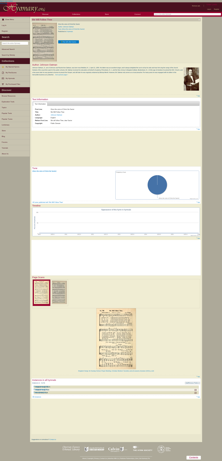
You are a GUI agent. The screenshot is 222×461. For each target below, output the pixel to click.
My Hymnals (10, 78)
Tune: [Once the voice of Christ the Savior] (71, 29)
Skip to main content (6, 1)
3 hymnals (69, 31)
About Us (5, 154)
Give (136, 458)
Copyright (90, 458)
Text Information (40, 104)
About (84, 458)
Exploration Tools (8, 102)
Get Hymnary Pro (144, 458)
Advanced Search (8, 49)
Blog (3, 136)
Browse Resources (8, 96)
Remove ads (196, 6)
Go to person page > (61, 75)
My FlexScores (11, 73)
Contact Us (103, 458)
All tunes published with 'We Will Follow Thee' (47, 202)
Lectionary (5, 125)
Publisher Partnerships (127, 458)
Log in (209, 9)
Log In (4, 25)
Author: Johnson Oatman (66, 27)
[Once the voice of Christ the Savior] (44, 171)
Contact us (52, 439)
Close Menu (9, 19)
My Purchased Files (13, 84)
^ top (198, 96)
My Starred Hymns (12, 67)
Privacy (96, 458)
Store (107, 14)
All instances (36, 397)
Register (216, 9)
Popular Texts (7, 113)
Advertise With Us (113, 458)
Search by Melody (8, 55)
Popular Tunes (7, 119)
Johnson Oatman (56, 115)
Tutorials (5, 148)
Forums (4, 142)
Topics (4, 107)
